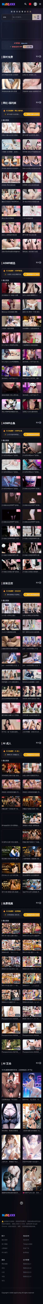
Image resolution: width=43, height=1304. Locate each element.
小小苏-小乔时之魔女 (8, 615)
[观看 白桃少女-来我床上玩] (32, 67)
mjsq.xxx (24, 43)
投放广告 (26, 1248)
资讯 (3, 1280)
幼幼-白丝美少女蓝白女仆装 (32, 168)
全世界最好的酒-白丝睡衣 (10, 75)
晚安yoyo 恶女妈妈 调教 (9, 312)
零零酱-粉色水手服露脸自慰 (32, 152)
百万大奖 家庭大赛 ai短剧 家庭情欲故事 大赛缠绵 (18, 892)
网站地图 (5, 1264)
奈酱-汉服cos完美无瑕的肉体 (11, 135)
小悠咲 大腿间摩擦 (8, 328)
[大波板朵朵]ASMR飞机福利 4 (11, 522)
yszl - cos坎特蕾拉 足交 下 (31, 665)
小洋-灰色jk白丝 (28, 218)
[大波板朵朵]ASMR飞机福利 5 (32, 522)
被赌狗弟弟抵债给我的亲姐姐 (11, 1193)
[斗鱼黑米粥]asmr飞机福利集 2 (33, 455)
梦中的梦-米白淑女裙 (29, 235)
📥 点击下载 (28, 47)
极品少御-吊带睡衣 (8, 218)
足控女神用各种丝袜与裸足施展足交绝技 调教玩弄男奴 (19, 698)
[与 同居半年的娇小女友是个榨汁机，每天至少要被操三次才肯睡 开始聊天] (32, 1147)
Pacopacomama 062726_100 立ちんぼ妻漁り (17, 1052)
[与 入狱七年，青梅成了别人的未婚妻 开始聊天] (11, 1147)
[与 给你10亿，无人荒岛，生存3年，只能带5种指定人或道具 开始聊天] (32, 1085)
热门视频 (5, 1244)
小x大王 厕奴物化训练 (9, 632)
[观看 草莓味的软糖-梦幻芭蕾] (11, 84)
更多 (37, 56)
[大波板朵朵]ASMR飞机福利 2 (11, 505)
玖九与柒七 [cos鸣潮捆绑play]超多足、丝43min (17, 362)
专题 (3, 1276)
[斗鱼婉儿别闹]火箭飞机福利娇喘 (12, 572)
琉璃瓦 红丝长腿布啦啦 (30, 412)
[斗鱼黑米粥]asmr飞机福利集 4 (33, 472)
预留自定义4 (27, 1276)
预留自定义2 (27, 1268)
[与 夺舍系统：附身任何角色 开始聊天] (11, 1116)
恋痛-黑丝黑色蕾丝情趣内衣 (11, 251)
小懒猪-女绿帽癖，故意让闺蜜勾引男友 (14, 152)
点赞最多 (5, 1248)
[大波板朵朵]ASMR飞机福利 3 (32, 505)
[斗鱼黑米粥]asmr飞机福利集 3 (12, 472)
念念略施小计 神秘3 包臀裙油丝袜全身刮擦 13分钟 (18, 295)
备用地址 (26, 1252)
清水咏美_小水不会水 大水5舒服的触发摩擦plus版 (18, 378)
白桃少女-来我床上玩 (29, 75)
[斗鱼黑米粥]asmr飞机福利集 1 (12, 455)
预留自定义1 (27, 1264)
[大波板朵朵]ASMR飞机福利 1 (32, 488)
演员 (3, 1268)
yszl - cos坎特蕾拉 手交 (30, 648)
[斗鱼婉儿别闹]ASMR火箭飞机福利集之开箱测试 (17, 555)
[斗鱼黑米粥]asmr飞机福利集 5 (12, 488)
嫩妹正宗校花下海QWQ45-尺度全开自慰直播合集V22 (19, 201)
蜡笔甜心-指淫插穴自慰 (30, 251)
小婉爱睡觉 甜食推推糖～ (31, 345)
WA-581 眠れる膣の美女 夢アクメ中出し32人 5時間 (19, 936)
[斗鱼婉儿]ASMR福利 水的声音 (12, 538)
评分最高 (5, 1252)
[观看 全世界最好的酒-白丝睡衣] (11, 67)
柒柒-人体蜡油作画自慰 (9, 235)
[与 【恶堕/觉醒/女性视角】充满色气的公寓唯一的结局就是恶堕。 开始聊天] (32, 1116)
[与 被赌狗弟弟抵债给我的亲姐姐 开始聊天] (11, 1178)
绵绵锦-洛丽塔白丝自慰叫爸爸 (11, 168)
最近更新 (5, 1240)
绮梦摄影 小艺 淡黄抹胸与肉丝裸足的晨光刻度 (17, 682)
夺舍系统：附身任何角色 (10, 1131)
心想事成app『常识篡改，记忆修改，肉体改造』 (18, 1099)
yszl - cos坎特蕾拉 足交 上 (10, 665)
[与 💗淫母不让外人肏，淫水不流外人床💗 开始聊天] (32, 1178)
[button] (4, 30)
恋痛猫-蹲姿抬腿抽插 (8, 185)
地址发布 (26, 1240)
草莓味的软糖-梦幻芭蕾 (9, 91)
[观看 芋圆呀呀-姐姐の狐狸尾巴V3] (32, 84)
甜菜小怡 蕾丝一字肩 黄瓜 (31, 312)
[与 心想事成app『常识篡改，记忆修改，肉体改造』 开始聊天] (11, 1085)
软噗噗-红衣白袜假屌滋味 (31, 185)
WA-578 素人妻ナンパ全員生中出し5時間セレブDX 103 (20, 985)
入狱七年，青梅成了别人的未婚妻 (13, 1162)
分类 (3, 1272)
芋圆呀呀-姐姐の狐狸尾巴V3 (32, 91)
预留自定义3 (27, 1272)
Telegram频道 (27, 1244)
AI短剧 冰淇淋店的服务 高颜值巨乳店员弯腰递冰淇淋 (19, 792)
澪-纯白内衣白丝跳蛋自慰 (31, 201)
